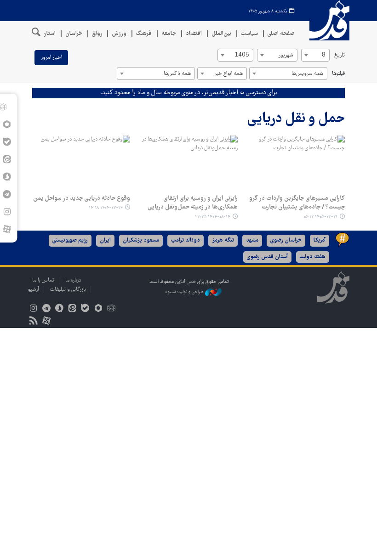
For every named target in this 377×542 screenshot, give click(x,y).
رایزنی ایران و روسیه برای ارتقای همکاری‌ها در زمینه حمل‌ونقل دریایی (192, 203)
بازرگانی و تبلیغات (68, 290)
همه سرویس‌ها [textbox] (307, 74)
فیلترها (338, 74)
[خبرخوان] (33, 321)
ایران (105, 240)
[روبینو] (98, 309)
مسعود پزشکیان (141, 240)
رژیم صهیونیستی (70, 240)
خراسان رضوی (286, 240)
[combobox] (315, 55)
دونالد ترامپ (185, 240)
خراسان (73, 33)
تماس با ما (43, 280)
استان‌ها (46, 33)
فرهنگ (144, 33)
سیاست (249, 33)
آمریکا (320, 240)
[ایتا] (72, 309)
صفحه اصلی (281, 33)
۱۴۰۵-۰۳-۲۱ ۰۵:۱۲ (320, 217)
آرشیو (33, 290)
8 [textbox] (324, 55)
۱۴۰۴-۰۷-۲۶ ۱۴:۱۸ (106, 207)
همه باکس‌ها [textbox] (177, 74)
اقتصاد (194, 33)
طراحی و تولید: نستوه (185, 292)
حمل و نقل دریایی (296, 119)
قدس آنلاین (326, 20)
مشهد (252, 240)
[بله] (85, 309)
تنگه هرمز (223, 240)
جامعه (168, 33)
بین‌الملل (221, 33)
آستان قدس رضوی (267, 257)
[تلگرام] (46, 309)
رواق (97, 33)
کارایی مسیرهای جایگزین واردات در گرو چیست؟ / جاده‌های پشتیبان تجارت (297, 203)
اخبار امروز (51, 58)
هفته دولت (313, 257)
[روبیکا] (111, 309)
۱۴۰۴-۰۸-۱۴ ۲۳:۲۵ (212, 217)
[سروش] (59, 309)
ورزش (119, 33)
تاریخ (339, 55)
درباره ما (73, 280)
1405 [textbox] (241, 55)
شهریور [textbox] (285, 55)
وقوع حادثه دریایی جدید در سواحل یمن (81, 198)
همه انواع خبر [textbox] (228, 74)
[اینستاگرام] (33, 309)
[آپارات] (6, 229)
